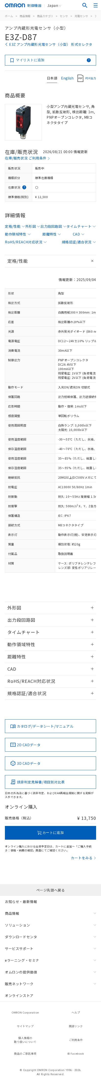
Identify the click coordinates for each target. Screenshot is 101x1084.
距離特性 (49, 234)
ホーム (9, 16)
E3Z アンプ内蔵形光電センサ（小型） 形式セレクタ (50, 44)
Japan (52, 5)
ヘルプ (76, 1012)
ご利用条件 (76, 1040)
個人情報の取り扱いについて (25, 1040)
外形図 (30, 226)
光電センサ (81, 16)
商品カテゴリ (45, 16)
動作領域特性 (15, 234)
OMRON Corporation (25, 1012)
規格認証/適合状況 (77, 241)
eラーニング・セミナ (22, 960)
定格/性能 (13, 226)
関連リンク (76, 1026)
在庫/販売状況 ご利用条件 (26, 158)
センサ (64, 16)
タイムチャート (78, 226)
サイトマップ (25, 1026)
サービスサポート (19, 948)
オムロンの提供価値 (21, 972)
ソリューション (17, 925)
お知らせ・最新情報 (21, 901)
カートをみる (82, 857)
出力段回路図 (51, 226)
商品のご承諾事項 (25, 1053)
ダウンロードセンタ (21, 936)
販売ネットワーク (19, 983)
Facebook (77, 1053)
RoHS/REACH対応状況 (23, 241)
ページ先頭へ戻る (50, 890)
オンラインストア (19, 995)
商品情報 (25, 16)
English (67, 78)
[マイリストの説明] (88, 60)
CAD (76, 234)
